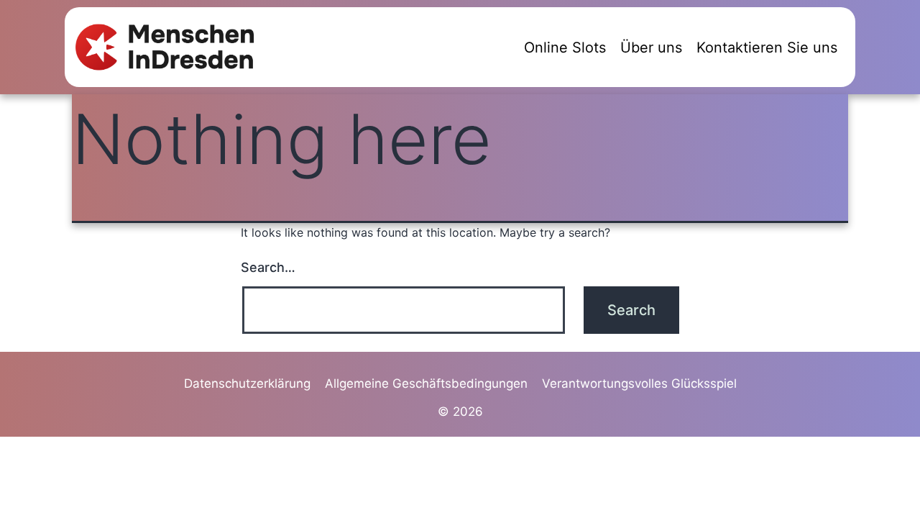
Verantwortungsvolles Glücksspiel (639, 383)
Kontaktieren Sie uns (766, 47)
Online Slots (565, 47)
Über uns (651, 47)
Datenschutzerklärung (247, 383)
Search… (268, 267)
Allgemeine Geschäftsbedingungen (426, 383)
